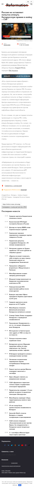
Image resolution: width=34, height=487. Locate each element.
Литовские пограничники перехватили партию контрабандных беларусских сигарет (19, 362)
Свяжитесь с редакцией (13, 186)
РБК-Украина (13, 70)
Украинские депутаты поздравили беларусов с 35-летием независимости (19, 243)
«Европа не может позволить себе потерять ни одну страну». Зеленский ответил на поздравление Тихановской (20, 259)
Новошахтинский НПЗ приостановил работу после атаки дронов (19, 289)
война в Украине (23, 195)
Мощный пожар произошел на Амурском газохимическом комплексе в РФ (20, 281)
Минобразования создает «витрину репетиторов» (18, 274)
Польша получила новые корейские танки (18, 339)
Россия (4, 199)
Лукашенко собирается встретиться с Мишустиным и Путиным (19, 268)
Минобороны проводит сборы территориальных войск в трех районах (20, 400)
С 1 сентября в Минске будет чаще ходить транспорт (19, 433)
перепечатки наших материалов (11, 466)
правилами (14, 463)
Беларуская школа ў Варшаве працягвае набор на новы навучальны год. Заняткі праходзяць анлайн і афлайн (19, 347)
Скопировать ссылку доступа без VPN (14, 207)
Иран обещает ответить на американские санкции (18, 378)
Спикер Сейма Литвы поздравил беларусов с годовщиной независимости (20, 317)
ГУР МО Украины (7, 197)
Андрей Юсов (6, 195)
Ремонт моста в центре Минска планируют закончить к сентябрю (20, 371)
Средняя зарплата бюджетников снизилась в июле (20, 217)
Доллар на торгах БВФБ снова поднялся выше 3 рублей (19, 228)
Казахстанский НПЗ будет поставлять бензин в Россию (19, 223)
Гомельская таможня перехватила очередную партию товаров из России (20, 235)
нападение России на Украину (22, 197)
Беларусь (14, 195)
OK (20, 485)
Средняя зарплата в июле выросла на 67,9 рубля (18, 303)
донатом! (24, 190)
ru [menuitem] (28, 1)
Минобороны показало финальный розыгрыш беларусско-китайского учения (20, 310)
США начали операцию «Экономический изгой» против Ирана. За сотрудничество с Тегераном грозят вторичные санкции (20, 425)
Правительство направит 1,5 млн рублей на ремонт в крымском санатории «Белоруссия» (20, 392)
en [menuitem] (31, 1)
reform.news (7, 45)
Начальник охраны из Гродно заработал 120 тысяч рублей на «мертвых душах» (20, 250)
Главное (6, 36)
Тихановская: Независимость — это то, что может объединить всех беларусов (20, 325)
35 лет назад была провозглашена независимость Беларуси (20, 407)
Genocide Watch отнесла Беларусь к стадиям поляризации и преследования (20, 415)
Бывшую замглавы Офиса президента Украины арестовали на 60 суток (20, 296)
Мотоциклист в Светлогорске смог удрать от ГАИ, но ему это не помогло (20, 333)
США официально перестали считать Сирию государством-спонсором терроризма (19, 384)
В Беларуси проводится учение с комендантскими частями (20, 355)
